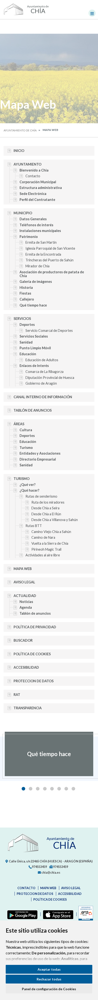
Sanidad (26, 342)
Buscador (23, 640)
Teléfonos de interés (36, 225)
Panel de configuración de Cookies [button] (49, 989)
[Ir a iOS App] (57, 914)
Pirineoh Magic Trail (46, 549)
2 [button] (30, 788)
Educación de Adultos (41, 360)
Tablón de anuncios (33, 410)
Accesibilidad (26, 667)
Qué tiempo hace (33, 305)
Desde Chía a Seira (45, 508)
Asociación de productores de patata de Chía (52, 274)
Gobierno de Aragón (41, 383)
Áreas (19, 424)
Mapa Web (23, 569)
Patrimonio (29, 237)
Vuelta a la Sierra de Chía (49, 543)
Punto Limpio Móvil (35, 348)
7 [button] (66, 788)
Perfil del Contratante (37, 200)
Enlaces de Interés (34, 366)
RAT (17, 695)
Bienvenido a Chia (34, 170)
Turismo (26, 448)
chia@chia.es (50, 872)
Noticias (26, 602)
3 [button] (37, 788)
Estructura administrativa (41, 188)
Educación (28, 354)
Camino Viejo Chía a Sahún (51, 532)
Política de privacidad (35, 627)
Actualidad (25, 596)
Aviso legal (24, 582)
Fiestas (25, 293)
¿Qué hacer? (29, 490)
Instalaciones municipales (40, 231)
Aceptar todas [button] (49, 969)
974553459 (39, 867)
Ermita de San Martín (41, 242)
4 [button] (45, 788)
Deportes (27, 325)
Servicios (22, 319)
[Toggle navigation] (92, 13)
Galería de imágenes (36, 282)
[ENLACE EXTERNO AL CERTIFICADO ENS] (84, 914)
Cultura (26, 430)
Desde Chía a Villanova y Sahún (54, 520)
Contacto (32, 176)
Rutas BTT (33, 526)
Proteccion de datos (34, 681)
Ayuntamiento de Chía (20, 130)
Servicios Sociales (34, 336)
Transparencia (28, 708)
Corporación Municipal (38, 182)
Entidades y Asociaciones (40, 453)
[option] (49, 754)
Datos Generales (33, 219)
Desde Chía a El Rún (46, 514)
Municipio (23, 213)
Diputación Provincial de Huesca (49, 378)
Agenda (26, 607)
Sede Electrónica (33, 194)
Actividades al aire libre (42, 555)
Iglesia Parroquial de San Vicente (50, 248)
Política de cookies (32, 654)
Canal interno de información (43, 397)
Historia (26, 287)
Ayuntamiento (27, 164)
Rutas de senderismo (41, 496)
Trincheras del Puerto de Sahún (49, 260)
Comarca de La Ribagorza (44, 372)
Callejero (27, 299)
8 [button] (73, 788)
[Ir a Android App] (21, 914)
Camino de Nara (43, 537)
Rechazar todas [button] (49, 979)
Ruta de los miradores (47, 502)
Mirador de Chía (37, 266)
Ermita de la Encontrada (43, 254)
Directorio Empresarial (38, 459)
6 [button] (59, 788)
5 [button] (52, 788)
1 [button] (23, 788)
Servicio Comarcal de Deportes (49, 330)
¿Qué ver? (27, 485)
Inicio (19, 151)
